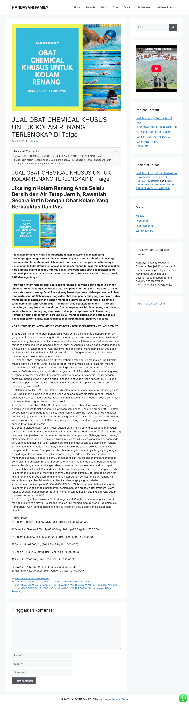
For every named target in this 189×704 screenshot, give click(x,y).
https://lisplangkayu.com (150, 303)
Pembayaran (144, 7)
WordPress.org (144, 230)
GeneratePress (120, 699)
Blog (115, 7)
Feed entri (142, 220)
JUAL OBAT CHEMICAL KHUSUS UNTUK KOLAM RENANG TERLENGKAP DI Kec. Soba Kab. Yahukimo (66, 585)
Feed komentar (145, 225)
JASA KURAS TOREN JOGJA (153, 137)
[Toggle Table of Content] (114, 151)
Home (77, 7)
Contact (128, 7)
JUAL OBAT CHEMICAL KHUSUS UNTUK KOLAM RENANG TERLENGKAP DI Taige (58, 156)
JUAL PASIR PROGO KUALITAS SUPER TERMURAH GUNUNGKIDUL (155, 184)
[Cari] (173, 27)
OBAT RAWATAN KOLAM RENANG (32, 578)
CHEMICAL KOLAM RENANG (153, 132)
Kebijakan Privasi (165, 7)
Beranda (90, 7)
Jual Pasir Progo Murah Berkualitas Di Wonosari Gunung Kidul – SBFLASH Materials (156, 177)
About (104, 7)
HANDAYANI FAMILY (30, 7)
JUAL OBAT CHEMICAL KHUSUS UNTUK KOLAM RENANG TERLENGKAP (52, 581)
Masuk (140, 215)
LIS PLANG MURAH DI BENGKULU (156, 127)
